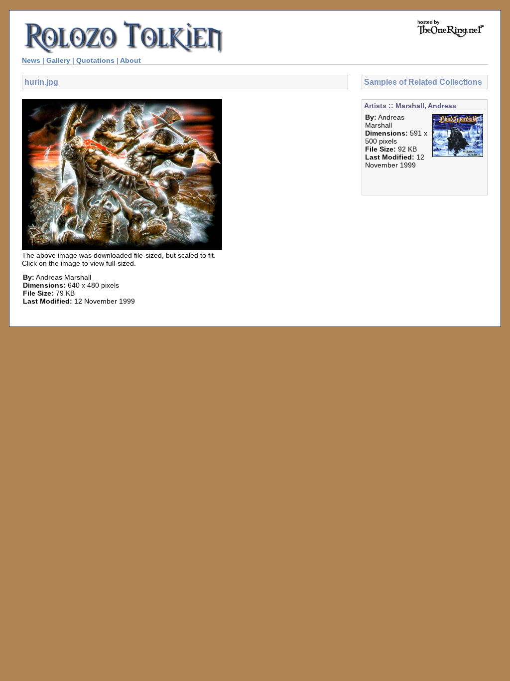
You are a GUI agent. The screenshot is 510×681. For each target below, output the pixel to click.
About (130, 60)
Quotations (95, 60)
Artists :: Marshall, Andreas (410, 106)
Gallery (58, 60)
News (31, 60)
